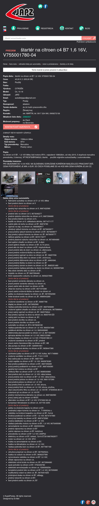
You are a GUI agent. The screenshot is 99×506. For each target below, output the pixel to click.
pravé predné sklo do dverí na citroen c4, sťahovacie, (30, 250)
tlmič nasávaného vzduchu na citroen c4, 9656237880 (30, 275)
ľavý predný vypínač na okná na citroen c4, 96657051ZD (31, 314)
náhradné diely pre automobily (30, 64)
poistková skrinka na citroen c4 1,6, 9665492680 (28, 330)
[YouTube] (93, 502)
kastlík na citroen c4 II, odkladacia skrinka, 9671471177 (30, 221)
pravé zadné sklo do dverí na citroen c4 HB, (26, 286)
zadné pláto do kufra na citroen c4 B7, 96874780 (28, 224)
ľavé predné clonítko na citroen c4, (22, 319)
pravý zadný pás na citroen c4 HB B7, (23, 397)
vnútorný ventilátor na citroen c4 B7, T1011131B (28, 356)
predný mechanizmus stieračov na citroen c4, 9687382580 (32, 395)
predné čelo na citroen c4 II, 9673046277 (25, 213)
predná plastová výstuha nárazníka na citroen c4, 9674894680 (33, 239)
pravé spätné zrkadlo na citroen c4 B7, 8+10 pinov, (29, 244)
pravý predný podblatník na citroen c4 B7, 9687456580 (30, 366)
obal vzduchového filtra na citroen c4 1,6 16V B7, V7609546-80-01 (35, 389)
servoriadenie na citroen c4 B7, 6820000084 (26, 426)
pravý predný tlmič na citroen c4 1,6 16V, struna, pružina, (31, 387)
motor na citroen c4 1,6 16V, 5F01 (22, 439)
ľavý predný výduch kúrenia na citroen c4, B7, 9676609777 (32, 234)
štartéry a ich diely (66, 64)
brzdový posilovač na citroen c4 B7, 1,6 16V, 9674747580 (31, 415)
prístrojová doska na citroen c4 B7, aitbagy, (25, 475)
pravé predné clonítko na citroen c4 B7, (24, 322)
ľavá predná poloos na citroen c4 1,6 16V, (25, 382)
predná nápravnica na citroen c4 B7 (22, 428)
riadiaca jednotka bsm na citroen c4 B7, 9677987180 (29, 446)
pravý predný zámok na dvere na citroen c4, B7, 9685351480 (33, 265)
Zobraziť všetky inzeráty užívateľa (17, 133)
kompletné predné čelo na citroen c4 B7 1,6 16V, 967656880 (33, 470)
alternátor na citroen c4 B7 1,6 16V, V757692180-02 (29, 400)
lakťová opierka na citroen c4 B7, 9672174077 (27, 237)
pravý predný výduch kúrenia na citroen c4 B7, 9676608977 (32, 231)
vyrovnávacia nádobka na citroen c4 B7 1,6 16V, (28, 457)
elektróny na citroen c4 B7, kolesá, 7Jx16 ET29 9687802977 (32, 436)
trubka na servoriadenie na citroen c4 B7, (25, 441)
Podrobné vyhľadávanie (86, 41)
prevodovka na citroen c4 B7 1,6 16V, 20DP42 (27, 433)
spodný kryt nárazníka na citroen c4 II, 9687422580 (29, 208)
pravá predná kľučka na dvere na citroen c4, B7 (27, 262)
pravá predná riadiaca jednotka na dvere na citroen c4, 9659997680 (36, 268)
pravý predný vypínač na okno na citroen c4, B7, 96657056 (32, 255)
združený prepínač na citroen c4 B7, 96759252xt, (28, 452)
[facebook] (45, 12)
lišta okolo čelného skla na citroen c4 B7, (24, 270)
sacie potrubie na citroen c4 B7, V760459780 (26, 465)
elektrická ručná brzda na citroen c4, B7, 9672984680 (30, 462)
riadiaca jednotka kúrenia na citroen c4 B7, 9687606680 (31, 307)
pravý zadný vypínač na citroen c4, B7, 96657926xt (29, 312)
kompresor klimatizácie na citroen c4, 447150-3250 (29, 402)
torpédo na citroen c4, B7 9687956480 (24, 273)
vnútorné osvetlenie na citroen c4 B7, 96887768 (27, 301)
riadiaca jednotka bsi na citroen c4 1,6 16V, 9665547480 (31, 327)
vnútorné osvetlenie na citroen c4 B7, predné (26, 340)
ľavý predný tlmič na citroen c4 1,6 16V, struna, (27, 384)
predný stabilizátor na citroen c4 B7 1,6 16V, (26, 420)
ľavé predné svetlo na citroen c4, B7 (23, 480)
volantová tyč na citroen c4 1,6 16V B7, (24, 392)
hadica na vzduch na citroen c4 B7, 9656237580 (28, 454)
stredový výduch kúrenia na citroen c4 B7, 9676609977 (30, 229)
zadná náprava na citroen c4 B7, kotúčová (25, 431)
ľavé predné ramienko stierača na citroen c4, (26, 281)
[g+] (88, 502)
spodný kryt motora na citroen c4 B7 (23, 369)
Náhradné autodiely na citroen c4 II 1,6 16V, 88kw (28, 200)
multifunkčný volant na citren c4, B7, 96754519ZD (28, 472)
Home (5, 64)
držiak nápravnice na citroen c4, (21, 459)
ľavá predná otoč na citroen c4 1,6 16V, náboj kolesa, (30, 374)
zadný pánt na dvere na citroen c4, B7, (24, 317)
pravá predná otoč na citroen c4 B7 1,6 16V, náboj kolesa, (32, 376)
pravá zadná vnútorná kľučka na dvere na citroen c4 (29, 291)
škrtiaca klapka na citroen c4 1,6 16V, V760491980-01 (30, 338)
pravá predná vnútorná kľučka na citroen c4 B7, (27, 252)
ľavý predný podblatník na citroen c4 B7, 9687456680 (30, 364)
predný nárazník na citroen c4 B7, (22, 477)
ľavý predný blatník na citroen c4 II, (22, 218)
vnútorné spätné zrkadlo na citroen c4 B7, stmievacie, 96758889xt (35, 309)
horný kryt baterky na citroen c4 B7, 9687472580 (28, 418)
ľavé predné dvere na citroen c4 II (22, 203)
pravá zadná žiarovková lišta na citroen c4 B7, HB (28, 343)
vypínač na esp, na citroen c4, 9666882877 (26, 226)
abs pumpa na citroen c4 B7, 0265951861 (25, 345)
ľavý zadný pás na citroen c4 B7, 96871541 (25, 358)
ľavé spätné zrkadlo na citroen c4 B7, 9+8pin (26, 242)
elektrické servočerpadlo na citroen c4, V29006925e (29, 467)
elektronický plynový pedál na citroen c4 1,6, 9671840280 (31, 332)
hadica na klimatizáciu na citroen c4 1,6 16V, (26, 444)
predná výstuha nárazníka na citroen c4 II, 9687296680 (30, 216)
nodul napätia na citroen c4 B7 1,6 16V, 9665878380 (29, 361)
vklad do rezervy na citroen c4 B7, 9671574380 (27, 288)
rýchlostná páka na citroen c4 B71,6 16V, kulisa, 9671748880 (33, 353)
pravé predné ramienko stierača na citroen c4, (27, 283)
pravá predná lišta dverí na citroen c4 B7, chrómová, (29, 257)
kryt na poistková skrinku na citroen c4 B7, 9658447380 (30, 348)
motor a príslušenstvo (50, 64)
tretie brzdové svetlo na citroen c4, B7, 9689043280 (29, 296)
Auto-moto (13, 64)
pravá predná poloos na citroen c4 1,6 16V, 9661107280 (31, 379)
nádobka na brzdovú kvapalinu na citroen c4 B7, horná (30, 413)
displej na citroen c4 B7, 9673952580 (23, 304)
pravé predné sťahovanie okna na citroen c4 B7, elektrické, (32, 260)
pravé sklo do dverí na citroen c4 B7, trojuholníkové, (29, 247)
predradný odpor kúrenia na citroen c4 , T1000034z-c (30, 410)
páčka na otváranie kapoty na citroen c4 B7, (26, 408)
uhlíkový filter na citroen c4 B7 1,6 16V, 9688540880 (29, 371)
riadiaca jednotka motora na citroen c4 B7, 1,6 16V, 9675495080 (34, 423)
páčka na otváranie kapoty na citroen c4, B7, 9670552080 (31, 294)
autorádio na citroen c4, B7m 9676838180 (25, 325)
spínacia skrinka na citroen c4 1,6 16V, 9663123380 (29, 335)
